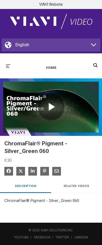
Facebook (42, 237)
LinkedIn (81, 237)
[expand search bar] (95, 63)
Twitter (62, 237)
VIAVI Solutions (54, 230)
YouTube (21, 237)
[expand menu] (8, 66)
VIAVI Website (51, 4)
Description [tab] (25, 186)
